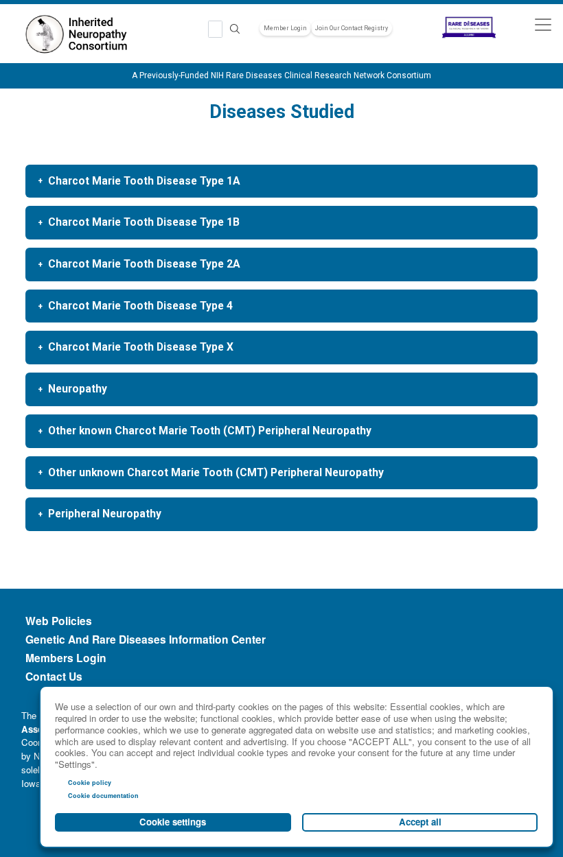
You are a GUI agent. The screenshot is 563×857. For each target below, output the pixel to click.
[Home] (80, 35)
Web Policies (58, 621)
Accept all (420, 821)
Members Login (65, 658)
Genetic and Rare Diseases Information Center (145, 639)
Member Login (285, 28)
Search (234, 29)
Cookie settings (172, 821)
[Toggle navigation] (543, 24)
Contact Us (53, 676)
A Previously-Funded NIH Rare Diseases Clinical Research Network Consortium (281, 75)
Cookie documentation (103, 795)
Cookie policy (89, 782)
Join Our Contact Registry (351, 28)
